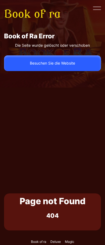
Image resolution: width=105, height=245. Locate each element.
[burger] (97, 8)
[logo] (36, 8)
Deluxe (55, 242)
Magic (69, 242)
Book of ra (38, 242)
